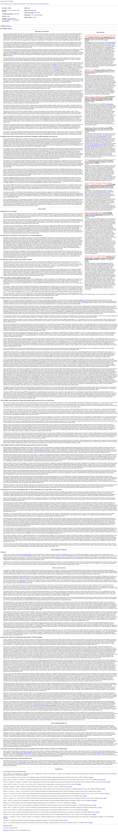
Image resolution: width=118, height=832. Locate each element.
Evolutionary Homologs (39, 3)
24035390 (94, 800)
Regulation (15, 3)
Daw (104, 751)
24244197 (91, 777)
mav (31, 117)
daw (97, 274)
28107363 (103, 788)
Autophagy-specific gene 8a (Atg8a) (42, 449)
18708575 (70, 786)
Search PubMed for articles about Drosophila (14, 771)
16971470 (94, 805)
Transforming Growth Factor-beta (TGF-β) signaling (96, 139)
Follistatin (81, 300)
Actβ (6, 674)
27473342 (92, 131)
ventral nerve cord (71, 555)
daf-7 (86, 760)
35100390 (105, 39)
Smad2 (66, 38)
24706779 (107, 793)
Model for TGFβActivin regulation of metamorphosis (45, 705)
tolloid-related (6, 35)
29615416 (111, 188)
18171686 (90, 822)
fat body (103, 557)
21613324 (99, 791)
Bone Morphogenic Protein (97, 144)
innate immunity (112, 42)
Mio (108, 175)
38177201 (92, 73)
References (47, 3)
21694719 (25, 775)
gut (99, 80)
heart (89, 275)
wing (73, 558)
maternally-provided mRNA (25, 554)
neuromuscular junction (44, 413)
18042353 (86, 809)
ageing (98, 196)
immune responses (103, 136)
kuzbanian (14, 52)
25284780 (108, 782)
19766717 (105, 798)
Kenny (86, 59)
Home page (5, 830)
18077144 (103, 779)
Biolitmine (10, 28)
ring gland (109, 557)
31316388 (92, 216)
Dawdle (110, 47)
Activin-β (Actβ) (111, 81)
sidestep (54, 64)
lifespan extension (27, 752)
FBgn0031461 (33, 10)
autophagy (106, 263)
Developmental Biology (22, 3)
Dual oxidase (91, 237)
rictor (100, 279)
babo (51, 38)
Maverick (69, 311)
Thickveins (99, 752)
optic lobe (58, 558)
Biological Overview (8, 3)
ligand (8, 16)
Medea (21, 753)
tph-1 (95, 760)
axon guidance (16, 19)
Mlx (110, 175)
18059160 (5, 818)
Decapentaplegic (93, 145)
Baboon (90, 86)
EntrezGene (9, 26)
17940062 (94, 814)
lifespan (86, 284)
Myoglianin (57, 70)
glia (83, 557)
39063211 (92, 101)
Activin (111, 116)
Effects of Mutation (30, 3)
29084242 (97, 163)
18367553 (65, 820)
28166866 (79, 784)
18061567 (74, 802)
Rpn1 (89, 207)
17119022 (100, 807)
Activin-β (109, 751)
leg (77, 558)
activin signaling (5, 21)
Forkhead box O (109, 49)
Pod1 (97, 607)
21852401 (85, 795)
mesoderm (64, 554)
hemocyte (106, 117)
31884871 (87, 260)
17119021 (97, 812)
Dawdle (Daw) (91, 85)
